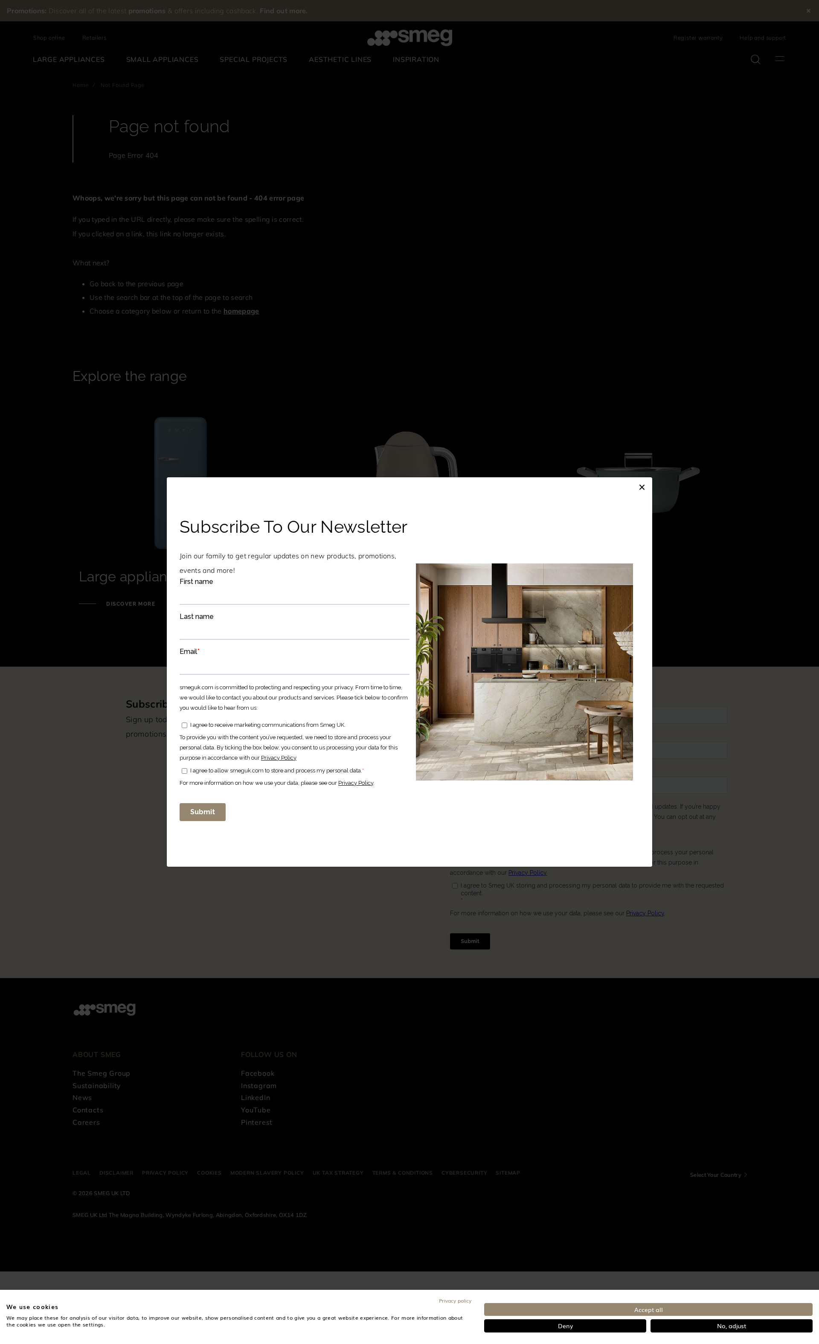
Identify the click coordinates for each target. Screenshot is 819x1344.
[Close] (642, 486)
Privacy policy (455, 1300)
